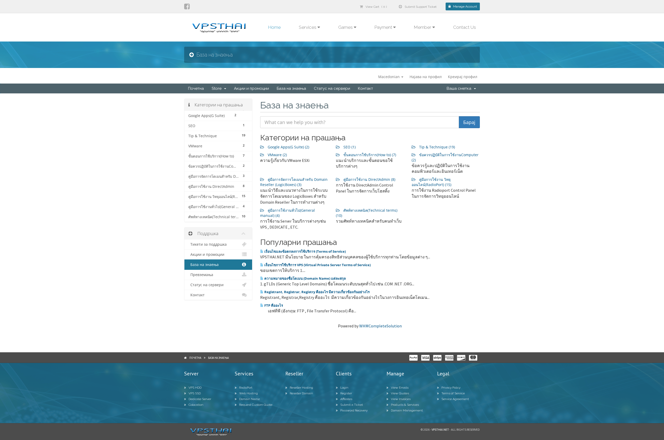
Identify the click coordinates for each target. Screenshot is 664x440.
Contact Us (464, 27)
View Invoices (401, 399)
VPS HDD (195, 387)
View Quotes (400, 393)
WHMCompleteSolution (380, 325)
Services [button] (308, 27)
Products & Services (405, 405)
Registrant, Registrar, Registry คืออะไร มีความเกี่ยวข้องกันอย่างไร (317, 292)
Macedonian (389, 76)
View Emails (400, 387)
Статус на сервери (332, 88)
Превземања (200, 274)
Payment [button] (384, 27)
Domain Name (249, 399)
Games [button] (346, 27)
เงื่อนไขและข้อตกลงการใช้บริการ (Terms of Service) (305, 251)
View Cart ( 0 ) (376, 7)
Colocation (196, 405)
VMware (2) (277, 154)
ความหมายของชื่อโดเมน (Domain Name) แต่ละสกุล (305, 278)
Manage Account (465, 6)
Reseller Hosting (301, 387)
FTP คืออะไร (273, 305)
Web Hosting (248, 393)
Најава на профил (426, 76)
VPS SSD (195, 393)
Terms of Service (453, 393)
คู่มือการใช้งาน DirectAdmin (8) (368, 179)
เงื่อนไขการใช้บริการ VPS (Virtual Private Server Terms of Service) (317, 265)
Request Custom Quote (255, 405)
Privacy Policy (450, 387)
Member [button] (423, 27)
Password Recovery (354, 410)
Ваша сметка (460, 88)
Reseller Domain (301, 393)
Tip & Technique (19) (436, 147)
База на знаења (291, 88)
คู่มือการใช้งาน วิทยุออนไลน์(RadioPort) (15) (431, 182)
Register (346, 393)
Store (218, 88)
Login (344, 387)
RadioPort (245, 387)
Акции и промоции (251, 88)
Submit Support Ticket (421, 7)
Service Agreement (455, 399)
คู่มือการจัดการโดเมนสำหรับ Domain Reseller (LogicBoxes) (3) (294, 182)
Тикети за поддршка (207, 244)
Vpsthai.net (440, 429)
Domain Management (407, 410)
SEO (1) (349, 147)
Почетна (196, 88)
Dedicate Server (200, 399)
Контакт (365, 88)
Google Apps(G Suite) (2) (288, 147)
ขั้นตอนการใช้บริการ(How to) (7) (369, 154)
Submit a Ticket (351, 405)
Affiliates (346, 399)
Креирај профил (462, 76)
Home (274, 27)
